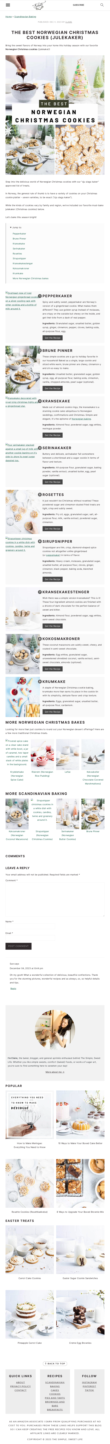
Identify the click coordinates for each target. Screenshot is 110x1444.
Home (9, 16)
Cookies (55, 1394)
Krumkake (18, 273)
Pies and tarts (55, 1398)
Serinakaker (19, 248)
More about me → (55, 1072)
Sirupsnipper (19, 258)
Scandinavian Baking (25, 16)
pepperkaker (53, 555)
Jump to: (17, 227)
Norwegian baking (81, 418)
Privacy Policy (20, 1386)
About (20, 1382)
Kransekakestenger (23, 263)
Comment (12, 880)
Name (9, 921)
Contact (21, 1390)
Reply (13, 988)
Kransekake (19, 243)
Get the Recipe (52, 337)
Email (9, 933)
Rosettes (17, 253)
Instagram (89, 1382)
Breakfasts (55, 1410)
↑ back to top (55, 1364)
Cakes (55, 1390)
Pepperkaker (19, 233)
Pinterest (89, 1386)
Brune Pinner (19, 238)
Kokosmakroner (21, 268)
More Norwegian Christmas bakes (31, 278)
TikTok (89, 1390)
